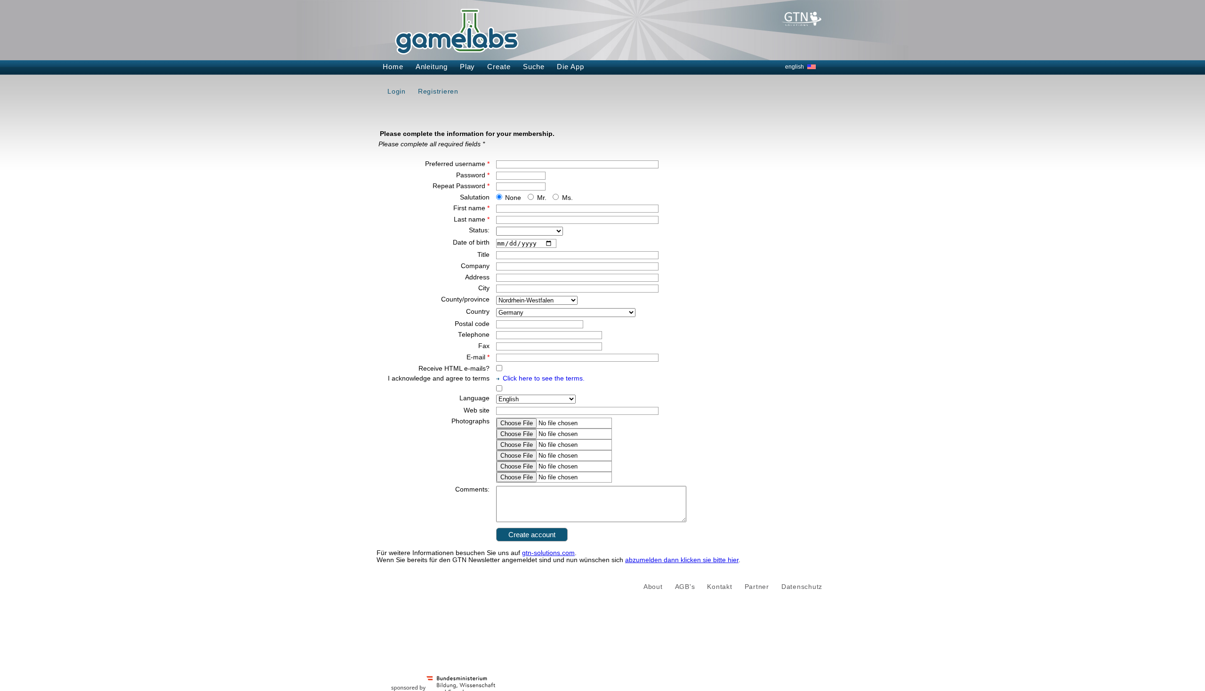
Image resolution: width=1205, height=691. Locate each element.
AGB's (685, 586)
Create (498, 67)
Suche (534, 67)
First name (471, 208)
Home (393, 67)
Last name (472, 219)
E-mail (478, 357)
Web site (477, 410)
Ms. (567, 197)
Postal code (472, 323)
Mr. (541, 197)
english (794, 67)
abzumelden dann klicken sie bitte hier (682, 560)
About (653, 586)
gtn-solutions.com (548, 552)
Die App (570, 67)
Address (477, 277)
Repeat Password (461, 186)
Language (474, 398)
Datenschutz (801, 586)
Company (475, 266)
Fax (484, 345)
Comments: (472, 489)
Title (483, 254)
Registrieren (438, 91)
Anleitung (432, 67)
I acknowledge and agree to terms (439, 378)
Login (396, 91)
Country (478, 311)
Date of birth (471, 242)
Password (473, 175)
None (513, 197)
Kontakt (719, 586)
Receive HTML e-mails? (454, 368)
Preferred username (457, 163)
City (484, 288)
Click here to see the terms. (544, 378)
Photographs (470, 421)
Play (467, 67)
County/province (465, 299)
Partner (757, 586)
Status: (479, 230)
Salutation (475, 197)
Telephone (474, 334)
